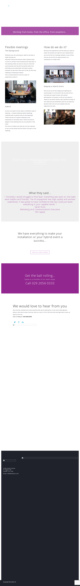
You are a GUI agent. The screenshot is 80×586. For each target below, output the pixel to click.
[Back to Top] (76, 582)
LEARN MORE (40, 162)
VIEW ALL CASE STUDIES (40, 252)
